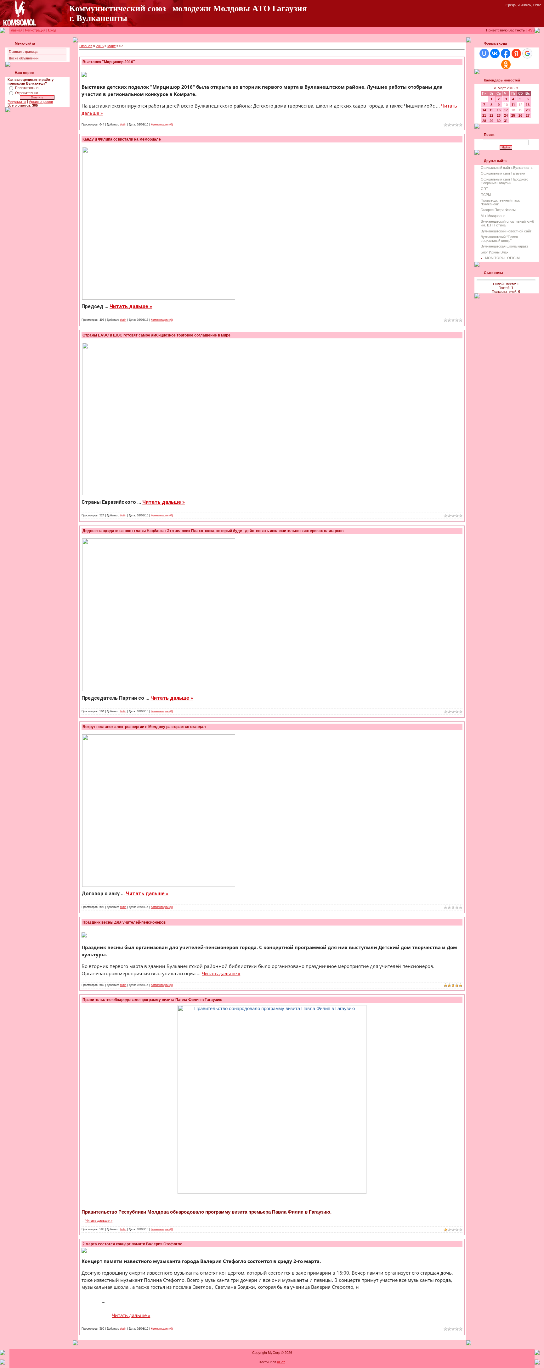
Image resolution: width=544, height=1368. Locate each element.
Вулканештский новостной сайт (506, 231)
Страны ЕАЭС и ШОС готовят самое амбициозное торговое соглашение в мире (156, 335)
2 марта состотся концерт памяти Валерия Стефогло (132, 1244)
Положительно (26, 88)
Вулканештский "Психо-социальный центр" (500, 238)
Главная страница (23, 51)
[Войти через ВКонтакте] (495, 53)
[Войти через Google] (527, 53)
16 (499, 110)
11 (513, 105)
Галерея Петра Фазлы (498, 210)
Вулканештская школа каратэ (504, 246)
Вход (52, 30)
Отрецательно (26, 93)
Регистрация (35, 30)
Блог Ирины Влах (494, 252)
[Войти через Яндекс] (516, 53)
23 (499, 115)
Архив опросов (41, 101)
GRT (484, 189)
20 (528, 110)
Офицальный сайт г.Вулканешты (507, 168)
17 (506, 110)
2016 (100, 46)
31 (506, 121)
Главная (15, 30)
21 (484, 115)
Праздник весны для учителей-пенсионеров (124, 922)
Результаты (17, 101)
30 (499, 121)
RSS (531, 30)
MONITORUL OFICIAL (503, 258)
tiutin (123, 124)
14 (484, 110)
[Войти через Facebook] (505, 53)
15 (491, 110)
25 (513, 115)
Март (111, 46)
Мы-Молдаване (493, 216)
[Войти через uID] (484, 53)
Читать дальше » (131, 306)
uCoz (281, 1362)
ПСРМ (486, 195)
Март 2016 (506, 88)
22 (491, 115)
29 (491, 121)
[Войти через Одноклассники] (506, 64)
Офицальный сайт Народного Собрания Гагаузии (504, 181)
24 (506, 115)
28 (484, 121)
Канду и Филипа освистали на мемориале (121, 139)
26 (520, 115)
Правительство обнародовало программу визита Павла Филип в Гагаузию (152, 1000)
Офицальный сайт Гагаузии (503, 173)
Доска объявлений (23, 58)
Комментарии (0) (162, 124)
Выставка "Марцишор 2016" (108, 62)
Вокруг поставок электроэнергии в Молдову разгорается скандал (144, 727)
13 (528, 105)
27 (528, 115)
